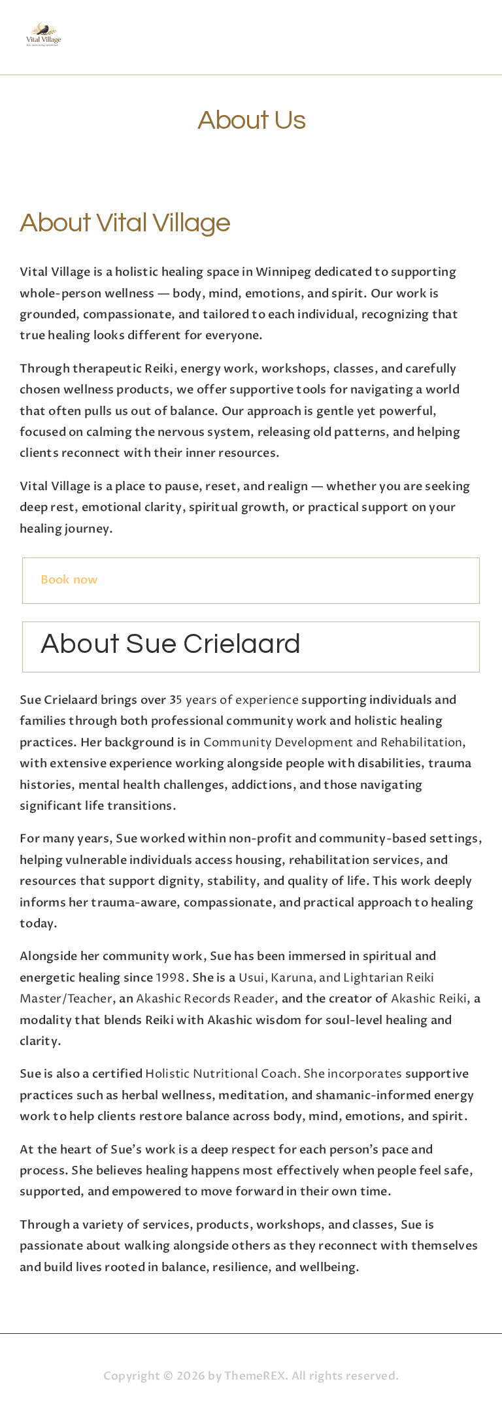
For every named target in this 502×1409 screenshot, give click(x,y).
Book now (70, 580)
